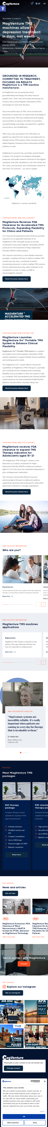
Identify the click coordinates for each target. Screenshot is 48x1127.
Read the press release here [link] (16, 279)
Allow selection (13, 1123)
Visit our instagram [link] (12, 993)
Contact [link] (24, 964)
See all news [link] (10, 893)
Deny (35, 1123)
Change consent (13, 1068)
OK (24, 1116)
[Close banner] (45, 1081)
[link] (3, 8)
